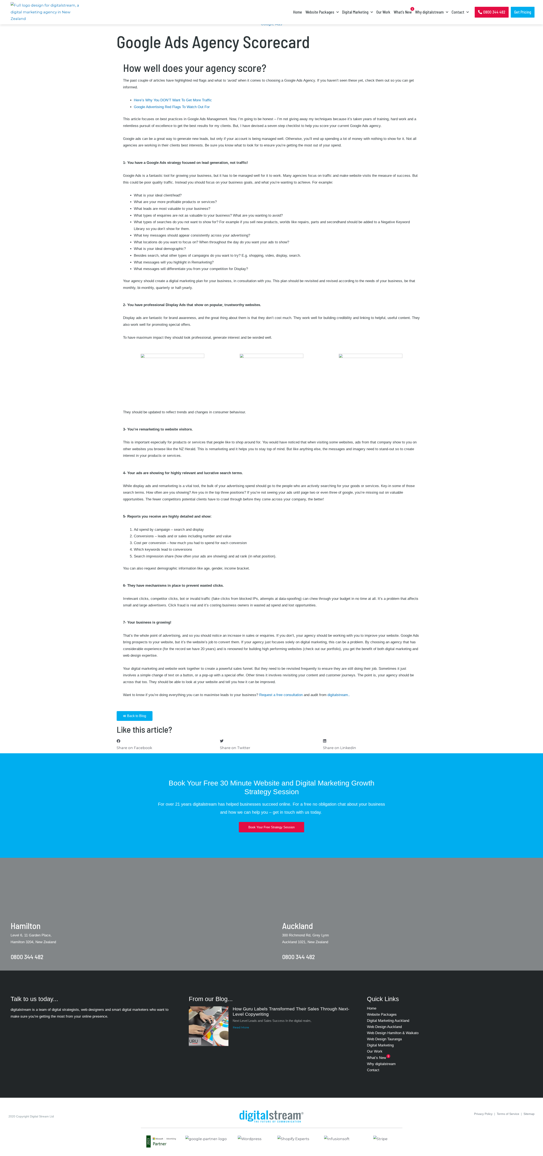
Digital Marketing (355, 12)
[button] (168, 744)
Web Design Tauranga (384, 1039)
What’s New (403, 12)
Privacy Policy (483, 1114)
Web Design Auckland (384, 1027)
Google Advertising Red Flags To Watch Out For (172, 107)
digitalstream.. (338, 695)
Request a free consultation (281, 695)
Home (297, 12)
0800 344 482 (27, 956)
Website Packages (319, 12)
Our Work (383, 12)
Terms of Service (508, 1114)
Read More (241, 1027)
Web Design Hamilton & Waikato (392, 1033)
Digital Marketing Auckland (388, 1021)
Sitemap (529, 1114)
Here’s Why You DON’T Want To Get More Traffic (173, 100)
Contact (458, 12)
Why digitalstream (381, 1064)
